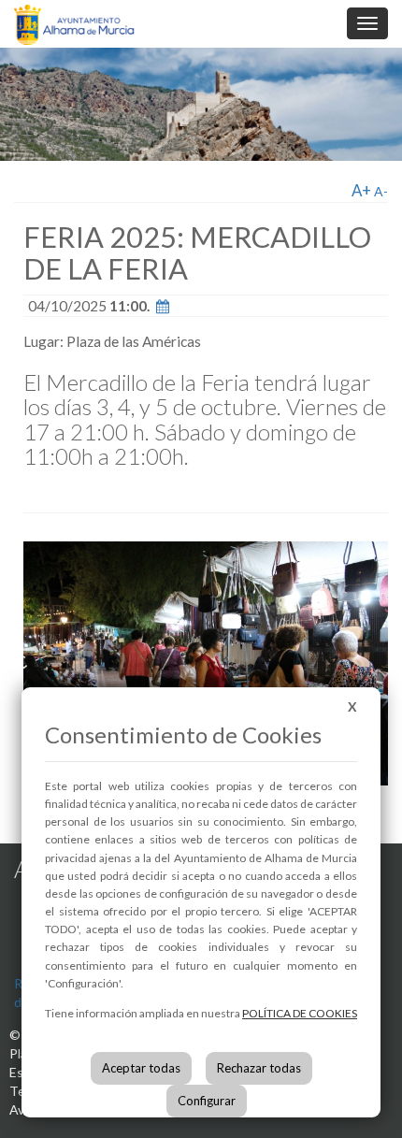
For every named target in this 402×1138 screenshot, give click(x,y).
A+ (361, 190)
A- (381, 191)
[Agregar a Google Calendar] (162, 305)
